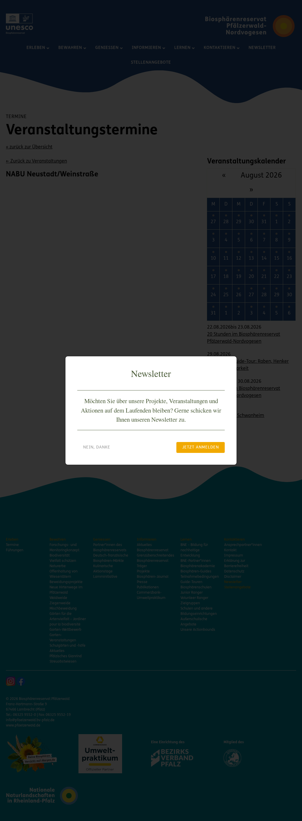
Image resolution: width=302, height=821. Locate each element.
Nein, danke (96, 447)
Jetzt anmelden (200, 447)
